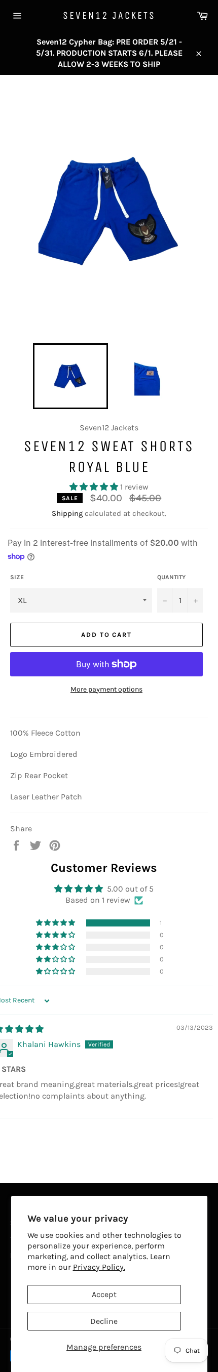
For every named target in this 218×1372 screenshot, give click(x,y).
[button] (94, 487)
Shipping (67, 513)
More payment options (106, 689)
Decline (104, 1321)
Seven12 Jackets (109, 15)
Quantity (171, 577)
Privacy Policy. (99, 1267)
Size (17, 577)
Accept (104, 1294)
